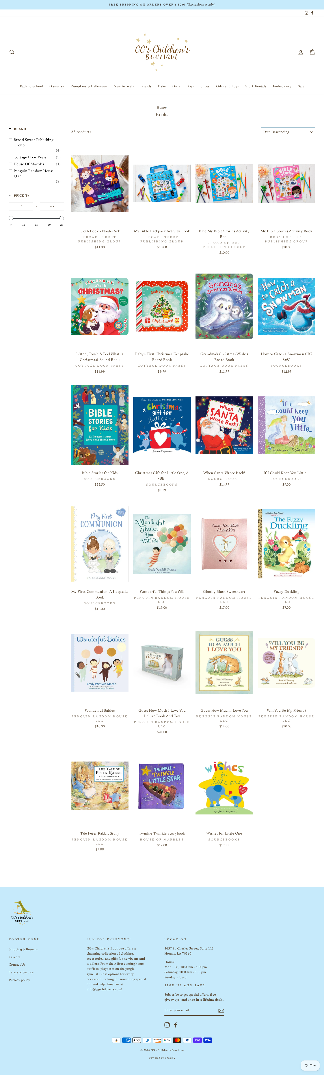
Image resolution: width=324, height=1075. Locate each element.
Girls (176, 86)
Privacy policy (19, 980)
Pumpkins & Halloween (89, 86)
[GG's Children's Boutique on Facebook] (175, 1025)
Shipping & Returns (23, 949)
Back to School (31, 86)
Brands (145, 86)
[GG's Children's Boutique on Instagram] (167, 1025)
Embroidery (282, 86)
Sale (301, 86)
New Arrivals (124, 86)
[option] (162, 4)
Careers (14, 957)
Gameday (56, 86)
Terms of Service (21, 972)
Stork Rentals (255, 86)
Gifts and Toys (227, 86)
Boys (190, 86)
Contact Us (17, 964)
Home (161, 107)
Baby (162, 86)
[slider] (11, 218)
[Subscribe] (221, 1011)
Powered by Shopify (162, 1058)
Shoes (205, 86)
